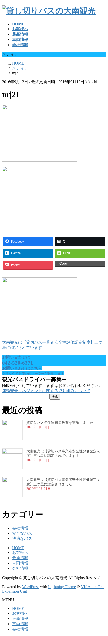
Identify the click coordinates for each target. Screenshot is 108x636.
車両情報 (20, 563)
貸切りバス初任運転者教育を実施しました (59, 423)
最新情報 (20, 558)
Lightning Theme (62, 587)
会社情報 (20, 528)
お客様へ (20, 552)
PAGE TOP (101, 611)
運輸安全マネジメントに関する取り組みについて (46, 391)
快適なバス (22, 538)
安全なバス (22, 533)
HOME (18, 548)
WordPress (30, 587)
